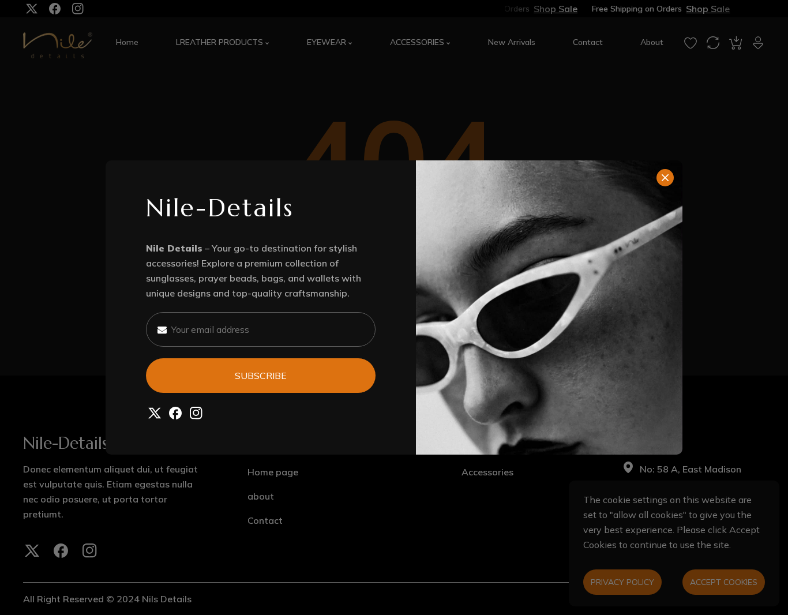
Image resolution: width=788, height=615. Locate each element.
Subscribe (261, 375)
